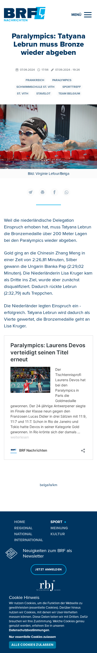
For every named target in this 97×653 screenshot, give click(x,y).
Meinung (59, 528)
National (23, 534)
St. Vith (22, 93)
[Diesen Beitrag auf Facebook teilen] (54, 192)
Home (19, 522)
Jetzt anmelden (48, 569)
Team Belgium (69, 93)
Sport (56, 522)
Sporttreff (71, 87)
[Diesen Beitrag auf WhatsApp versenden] (66, 192)
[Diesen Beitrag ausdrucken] (43, 192)
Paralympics (61, 80)
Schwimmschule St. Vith (35, 87)
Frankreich (35, 80)
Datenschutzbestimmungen (29, 630)
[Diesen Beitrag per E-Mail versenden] (31, 192)
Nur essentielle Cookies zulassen (32, 637)
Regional (23, 528)
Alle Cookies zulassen (32, 645)
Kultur (57, 534)
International (28, 540)
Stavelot (43, 93)
